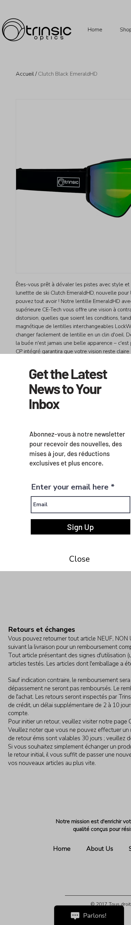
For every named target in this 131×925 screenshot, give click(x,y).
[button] (79, 559)
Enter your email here (70, 487)
